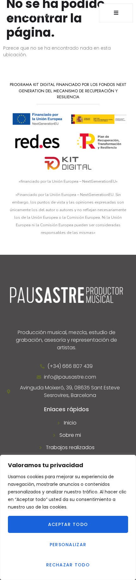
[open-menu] (116, 12)
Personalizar (68, 544)
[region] (68, 517)
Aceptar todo (68, 524)
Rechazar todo (68, 565)
